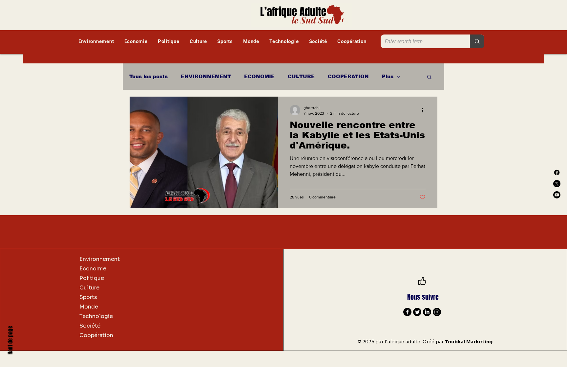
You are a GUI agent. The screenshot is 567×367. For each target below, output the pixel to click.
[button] (429, 77)
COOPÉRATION (348, 76)
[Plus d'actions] (425, 110)
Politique (91, 278)
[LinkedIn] (427, 312)
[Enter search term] (477, 41)
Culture (89, 287)
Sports (88, 297)
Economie (92, 268)
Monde (88, 306)
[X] (556, 183)
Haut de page (10, 340)
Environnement (99, 259)
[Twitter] (417, 312)
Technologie (96, 316)
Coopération (96, 335)
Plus (387, 76)
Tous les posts (148, 76)
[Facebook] (556, 172)
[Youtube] (556, 194)
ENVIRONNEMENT (206, 76)
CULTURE (301, 76)
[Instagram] (437, 312)
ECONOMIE (259, 76)
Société (89, 325)
